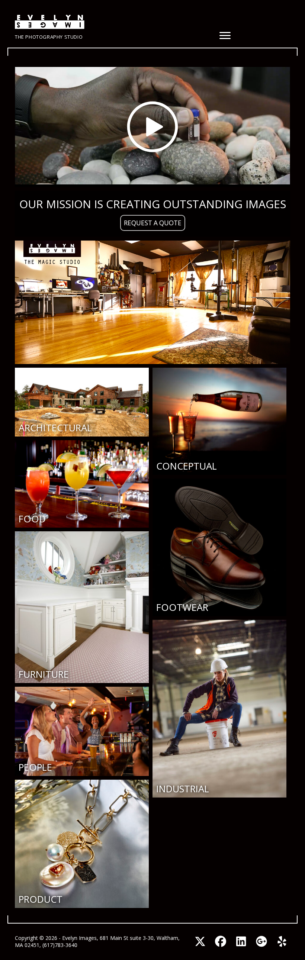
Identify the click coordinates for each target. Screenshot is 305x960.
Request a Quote (153, 223)
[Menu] (225, 35)
